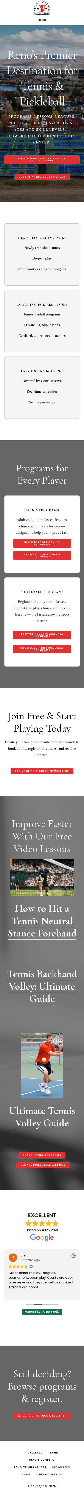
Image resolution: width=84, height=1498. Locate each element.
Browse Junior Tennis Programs (42, 555)
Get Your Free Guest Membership (42, 771)
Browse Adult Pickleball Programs (42, 635)
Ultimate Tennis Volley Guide (42, 1116)
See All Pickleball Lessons (43, 1165)
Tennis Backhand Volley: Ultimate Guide (42, 986)
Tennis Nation (42, 8)
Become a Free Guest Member (42, 177)
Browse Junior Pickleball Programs (42, 649)
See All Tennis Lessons (42, 1155)
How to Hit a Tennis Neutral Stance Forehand (42, 920)
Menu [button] (42, 20)
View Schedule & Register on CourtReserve (42, 159)
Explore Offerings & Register (42, 1416)
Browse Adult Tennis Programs (42, 543)
